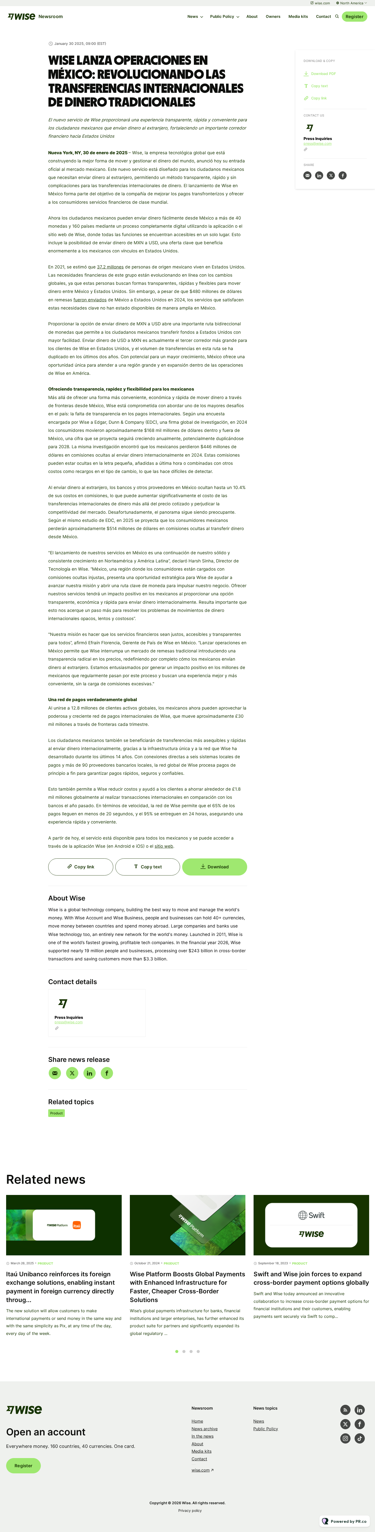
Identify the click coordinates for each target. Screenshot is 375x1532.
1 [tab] (176, 1351)
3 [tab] (191, 1351)
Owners (273, 16)
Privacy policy (190, 1510)
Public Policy (222, 16)
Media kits (298, 16)
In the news (203, 1436)
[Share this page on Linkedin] (89, 1073)
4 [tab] (198, 1351)
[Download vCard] (136, 997)
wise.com (322, 3)
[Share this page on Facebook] (107, 1073)
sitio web (164, 846)
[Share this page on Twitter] (72, 1073)
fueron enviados (90, 299)
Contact (323, 16)
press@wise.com (69, 1022)
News (193, 16)
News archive (205, 1428)
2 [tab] (183, 1351)
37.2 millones (110, 266)
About (252, 16)
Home (197, 1421)
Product (56, 1113)
